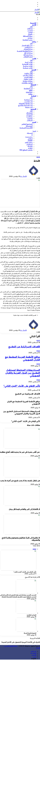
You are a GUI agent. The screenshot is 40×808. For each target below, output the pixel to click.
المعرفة (33, 85)
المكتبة (33, 96)
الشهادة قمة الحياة (30, 633)
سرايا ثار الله (28, 53)
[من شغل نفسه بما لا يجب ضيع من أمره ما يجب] (22, 477)
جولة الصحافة (28, 36)
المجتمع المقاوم (27, 124)
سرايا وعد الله (28, 55)
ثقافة (31, 90)
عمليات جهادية (28, 81)
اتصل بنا (33, 653)
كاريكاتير (30, 120)
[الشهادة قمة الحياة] (26, 631)
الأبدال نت (23, 176)
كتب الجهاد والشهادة (26, 103)
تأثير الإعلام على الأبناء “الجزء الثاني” (21, 385)
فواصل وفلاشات (27, 83)
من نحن (33, 651)
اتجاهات (30, 28)
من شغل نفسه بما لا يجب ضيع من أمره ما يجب (20, 480)
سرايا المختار (28, 49)
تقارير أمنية (29, 62)
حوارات (30, 38)
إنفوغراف (29, 113)
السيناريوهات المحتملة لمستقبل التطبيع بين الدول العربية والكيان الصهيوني (22, 373)
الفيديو (34, 70)
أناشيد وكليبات (28, 75)
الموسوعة (29, 126)
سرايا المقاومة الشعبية (25, 51)
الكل (31, 27)
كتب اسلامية (28, 100)
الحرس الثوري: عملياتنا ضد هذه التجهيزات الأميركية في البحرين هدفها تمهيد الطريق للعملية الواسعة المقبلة (18, 596)
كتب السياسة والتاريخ (25, 105)
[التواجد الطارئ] (26, 613)
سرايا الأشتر (29, 47)
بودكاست (29, 116)
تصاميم (30, 118)
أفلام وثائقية (28, 73)
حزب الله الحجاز (27, 45)
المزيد (34, 122)
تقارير (34, 58)
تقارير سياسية (28, 66)
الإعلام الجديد (28, 77)
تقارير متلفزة (28, 79)
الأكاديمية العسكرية (26, 128)
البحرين (30, 30)
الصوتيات (29, 115)
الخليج (30, 32)
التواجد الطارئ (31, 615)
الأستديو (33, 109)
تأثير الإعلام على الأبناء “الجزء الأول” (24, 572)
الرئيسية (33, 23)
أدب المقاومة (28, 88)
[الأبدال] (37, 9)
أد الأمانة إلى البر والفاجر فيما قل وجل (24, 509)
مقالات (30, 94)
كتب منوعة (29, 107)
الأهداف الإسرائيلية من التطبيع (24, 346)
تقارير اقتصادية (27, 64)
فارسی (34, 655)
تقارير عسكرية (28, 68)
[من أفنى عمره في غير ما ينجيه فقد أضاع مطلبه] (22, 448)
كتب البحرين (28, 101)
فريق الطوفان (28, 57)
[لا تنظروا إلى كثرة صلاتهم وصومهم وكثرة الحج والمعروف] (22, 534)
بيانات (34, 42)
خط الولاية (29, 92)
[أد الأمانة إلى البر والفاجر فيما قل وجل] (22, 505)
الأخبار (34, 25)
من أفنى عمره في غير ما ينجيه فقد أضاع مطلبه (20, 452)
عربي (34, 657)
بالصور (30, 34)
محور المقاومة (28, 40)
